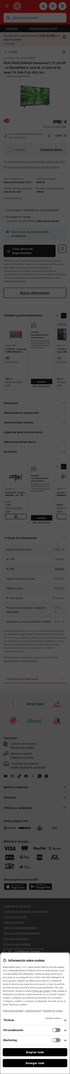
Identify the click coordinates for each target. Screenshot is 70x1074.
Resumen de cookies (53, 1010)
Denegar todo (35, 1063)
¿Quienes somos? (33, 1010)
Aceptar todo (35, 1052)
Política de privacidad (13, 1010)
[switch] (56, 1030)
